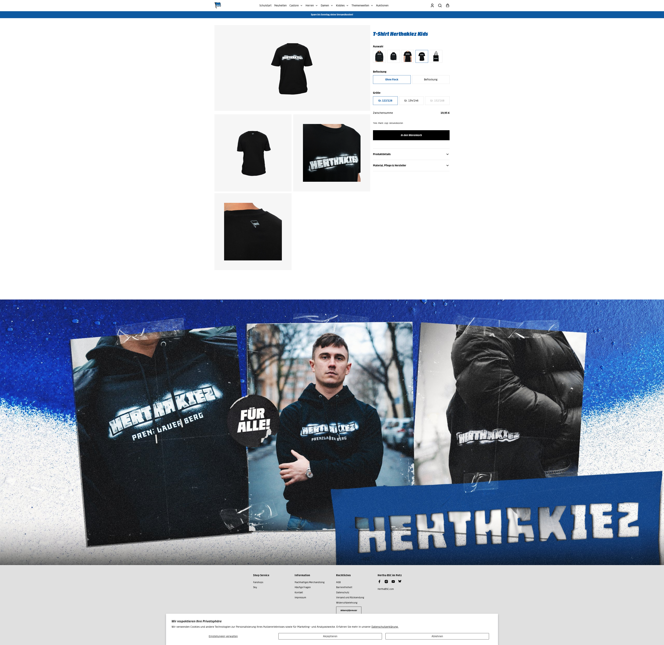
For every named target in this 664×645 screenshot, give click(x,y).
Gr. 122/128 (385, 100)
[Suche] (440, 5)
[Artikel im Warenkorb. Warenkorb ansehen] (447, 5)
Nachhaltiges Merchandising (310, 582)
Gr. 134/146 (411, 100)
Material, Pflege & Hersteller (389, 165)
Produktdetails (382, 154)
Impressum (300, 597)
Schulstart (265, 5)
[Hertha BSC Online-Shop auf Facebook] (379, 581)
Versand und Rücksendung (350, 597)
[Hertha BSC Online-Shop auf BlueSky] (399, 581)
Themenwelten (360, 5)
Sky (255, 587)
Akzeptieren (330, 636)
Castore (294, 5)
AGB (338, 582)
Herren (310, 5)
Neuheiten (280, 5)
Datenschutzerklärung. (385, 626)
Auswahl (378, 46)
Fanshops (258, 582)
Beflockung (430, 79)
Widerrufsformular (348, 610)
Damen (325, 5)
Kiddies (340, 5)
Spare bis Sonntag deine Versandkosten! (332, 14)
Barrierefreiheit (344, 587)
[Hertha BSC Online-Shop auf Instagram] (386, 581)
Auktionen (382, 5)
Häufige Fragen (303, 587)
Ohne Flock (391, 79)
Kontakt (299, 592)
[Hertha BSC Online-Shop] (217, 5)
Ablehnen (437, 636)
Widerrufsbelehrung (346, 602)
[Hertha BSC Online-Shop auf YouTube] (393, 581)
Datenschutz (342, 592)
